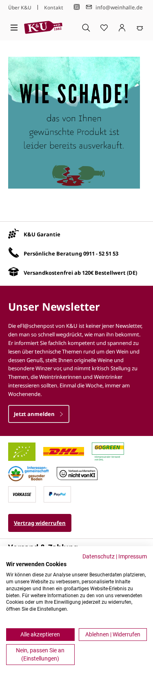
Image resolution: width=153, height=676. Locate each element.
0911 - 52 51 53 (100, 253)
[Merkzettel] (104, 27)
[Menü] (14, 27)
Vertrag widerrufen (40, 523)
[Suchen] (86, 27)
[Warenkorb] (140, 27)
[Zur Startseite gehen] (43, 27)
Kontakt (53, 7)
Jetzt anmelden (35, 414)
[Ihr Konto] (122, 27)
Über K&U (19, 7)
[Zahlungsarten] (22, 493)
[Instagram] (76, 7)
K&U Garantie (42, 234)
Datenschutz (98, 556)
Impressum (132, 556)
